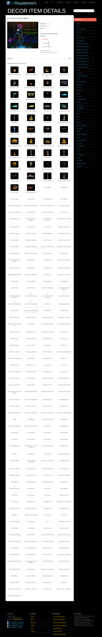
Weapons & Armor (81, 163)
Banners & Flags (81, 29)
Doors (78, 79)
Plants (78, 114)
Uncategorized (80, 155)
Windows (79, 166)
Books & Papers (81, 38)
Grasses (79, 96)
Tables (78, 137)
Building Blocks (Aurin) (82, 43)
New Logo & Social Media (59, 622)
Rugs (78, 119)
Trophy (78, 152)
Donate (83, 2)
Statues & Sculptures (82, 134)
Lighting (79, 102)
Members (92, 2)
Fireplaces (79, 90)
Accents (79, 23)
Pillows (78, 111)
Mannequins (80, 105)
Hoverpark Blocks (81, 99)
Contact (33, 631)
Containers (79, 73)
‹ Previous (9, 58)
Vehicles (79, 157)
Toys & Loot (80, 143)
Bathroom (79, 32)
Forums (76, 2)
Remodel (60, 2)
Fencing (79, 87)
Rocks (78, 116)
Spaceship (79, 128)
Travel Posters (80, 146)
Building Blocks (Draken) (83, 52)
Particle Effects (80, 108)
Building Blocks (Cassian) (83, 46)
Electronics (79, 84)
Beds (78, 35)
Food (78, 93)
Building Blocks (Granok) (83, 58)
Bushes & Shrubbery (82, 61)
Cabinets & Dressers (82, 64)
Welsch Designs (18, 619)
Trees (78, 149)
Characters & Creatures (83, 67)
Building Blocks (80, 41)
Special (78, 131)
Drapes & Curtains (81, 81)
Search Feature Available (59, 625)
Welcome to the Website (59, 634)
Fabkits (68, 2)
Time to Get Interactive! (59, 616)
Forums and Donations (59, 619)
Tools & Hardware (81, 140)
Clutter (78, 70)
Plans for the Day (57, 631)
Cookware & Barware (82, 76)
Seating (79, 122)
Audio (78, 26)
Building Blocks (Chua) (82, 49)
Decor (53, 2)
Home (46, 2)
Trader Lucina (45, 39)
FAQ (32, 628)
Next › (70, 58)
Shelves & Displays (81, 125)
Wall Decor (79, 160)
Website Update (57, 628)
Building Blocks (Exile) (82, 55)
